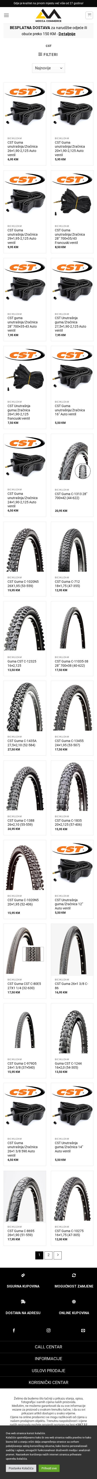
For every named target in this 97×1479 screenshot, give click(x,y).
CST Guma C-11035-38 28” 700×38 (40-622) (71, 663)
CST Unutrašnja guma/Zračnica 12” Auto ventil (69, 904)
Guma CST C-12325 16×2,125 (22, 663)
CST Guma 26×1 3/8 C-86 (71, 986)
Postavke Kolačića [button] (21, 1468)
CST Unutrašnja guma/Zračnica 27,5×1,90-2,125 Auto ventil (70, 324)
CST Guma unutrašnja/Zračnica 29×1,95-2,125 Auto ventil (23, 236)
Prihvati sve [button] (49, 1468)
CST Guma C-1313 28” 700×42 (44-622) (71, 496)
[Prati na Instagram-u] (48, 1331)
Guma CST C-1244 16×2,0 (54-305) (68, 1066)
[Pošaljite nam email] (83, 1331)
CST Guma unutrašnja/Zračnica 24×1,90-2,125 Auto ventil (23, 500)
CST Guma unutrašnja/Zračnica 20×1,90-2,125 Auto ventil (70, 149)
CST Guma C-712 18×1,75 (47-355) (67, 584)
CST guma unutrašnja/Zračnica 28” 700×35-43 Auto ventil (23, 324)
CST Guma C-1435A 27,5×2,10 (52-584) (22, 743)
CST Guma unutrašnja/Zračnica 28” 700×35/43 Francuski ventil (70, 236)
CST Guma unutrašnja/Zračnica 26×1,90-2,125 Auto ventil (23, 149)
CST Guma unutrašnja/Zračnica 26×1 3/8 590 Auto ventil (23, 1149)
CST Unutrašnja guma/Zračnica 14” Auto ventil (69, 1147)
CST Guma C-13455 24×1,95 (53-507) (69, 743)
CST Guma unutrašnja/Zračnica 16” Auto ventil (70, 410)
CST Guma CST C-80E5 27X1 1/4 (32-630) (24, 986)
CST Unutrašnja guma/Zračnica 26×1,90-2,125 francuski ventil (19, 412)
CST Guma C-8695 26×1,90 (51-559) (21, 1233)
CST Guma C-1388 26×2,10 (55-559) (21, 823)
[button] (6, 15)
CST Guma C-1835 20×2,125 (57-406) (68, 823)
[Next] (58, 1255)
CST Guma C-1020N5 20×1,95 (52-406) (23, 902)
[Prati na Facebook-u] (14, 1331)
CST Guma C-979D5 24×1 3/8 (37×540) (22, 1066)
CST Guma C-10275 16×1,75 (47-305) (69, 1233)
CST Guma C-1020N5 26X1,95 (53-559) (23, 584)
